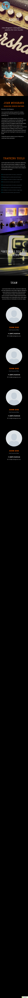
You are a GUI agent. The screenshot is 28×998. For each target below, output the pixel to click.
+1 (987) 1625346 (14, 333)
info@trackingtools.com (15, 336)
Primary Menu (25, 6)
